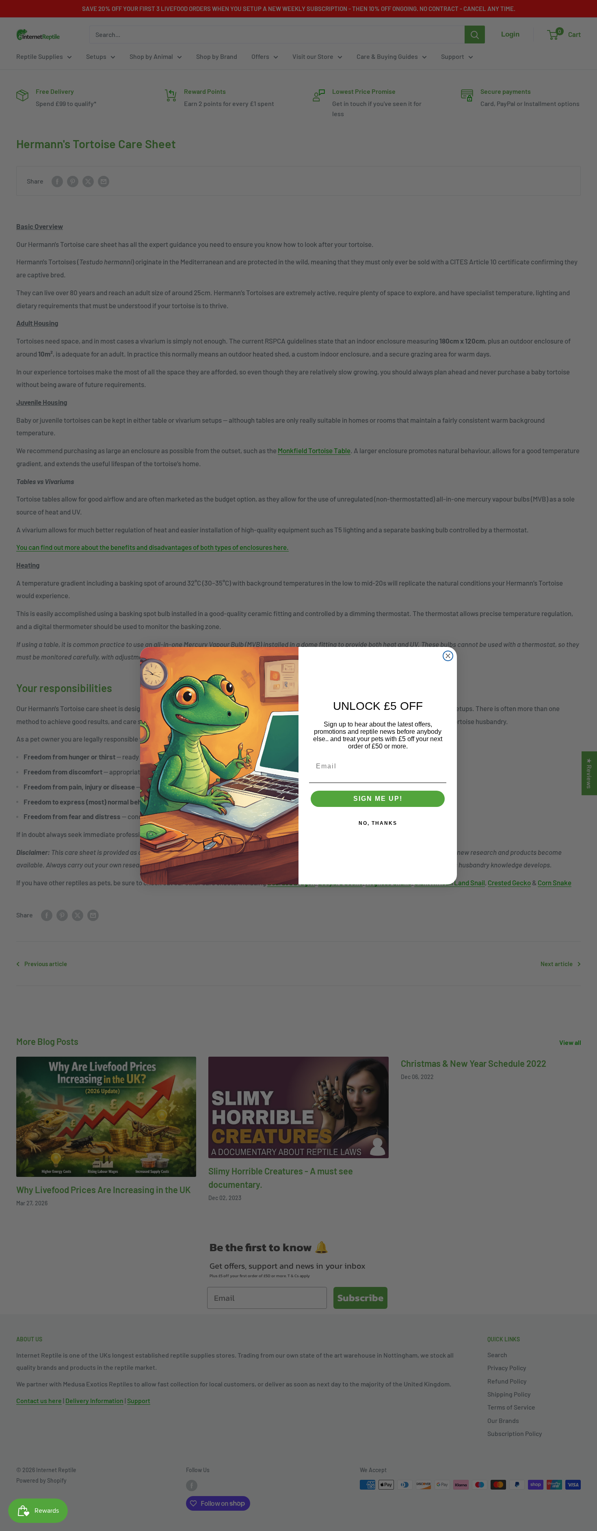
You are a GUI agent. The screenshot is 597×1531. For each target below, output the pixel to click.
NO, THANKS (378, 823)
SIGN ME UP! (377, 798)
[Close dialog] (448, 656)
